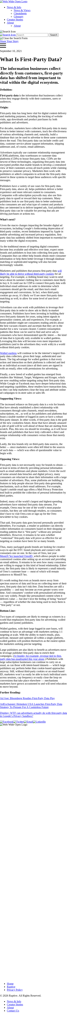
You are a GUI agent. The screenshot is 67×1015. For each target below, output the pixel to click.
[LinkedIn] (39, 721)
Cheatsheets (20, 13)
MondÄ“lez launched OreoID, (17, 556)
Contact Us (13, 1010)
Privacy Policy (15, 989)
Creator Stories (15, 19)
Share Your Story (9, 41)
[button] (8, 31)
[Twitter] (18, 721)
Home (10, 983)
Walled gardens (8, 353)
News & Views (22, 10)
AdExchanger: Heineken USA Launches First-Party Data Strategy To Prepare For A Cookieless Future (31, 706)
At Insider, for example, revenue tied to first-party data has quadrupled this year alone (31, 657)
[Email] (28, 721)
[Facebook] (6, 721)
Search (53, 35)
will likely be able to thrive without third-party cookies (31, 272)
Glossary (18, 16)
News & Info (14, 7)
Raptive (11, 986)
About (10, 22)
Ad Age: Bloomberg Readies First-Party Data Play (27, 698)
